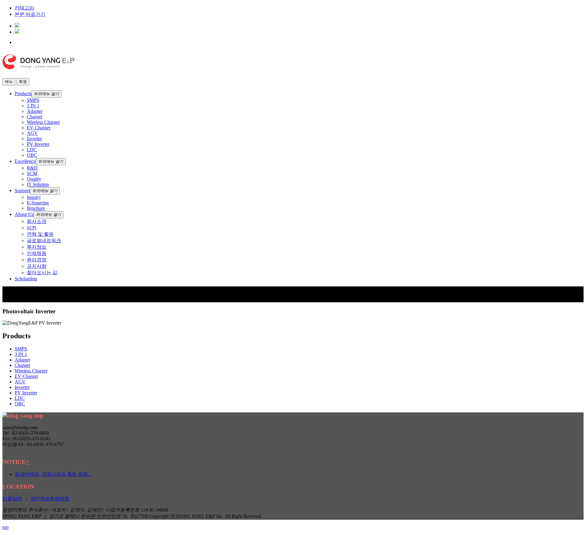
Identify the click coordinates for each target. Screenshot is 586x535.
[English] (17, 25)
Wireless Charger (43, 122)
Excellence (25, 161)
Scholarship (26, 278)
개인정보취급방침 (49, 498)
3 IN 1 (33, 105)
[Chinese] (17, 31)
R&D (32, 168)
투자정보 (36, 247)
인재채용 (36, 253)
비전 (32, 227)
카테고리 (24, 7)
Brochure (36, 208)
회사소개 (36, 221)
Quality (34, 178)
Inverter (34, 138)
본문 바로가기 (30, 14)
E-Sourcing (38, 202)
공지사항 (36, 266)
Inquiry (34, 197)
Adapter (34, 111)
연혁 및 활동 (40, 234)
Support (22, 190)
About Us (24, 214)
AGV (32, 133)
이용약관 (12, 498)
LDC (32, 149)
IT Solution (38, 184)
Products (23, 93)
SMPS (33, 100)
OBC (32, 155)
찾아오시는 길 (42, 272)
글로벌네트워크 (44, 240)
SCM (32, 173)
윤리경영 (36, 259)
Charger (34, 116)
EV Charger (38, 127)
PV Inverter (38, 144)
